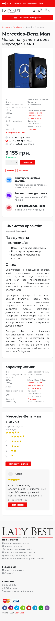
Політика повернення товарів (18, 552)
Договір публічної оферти (16, 555)
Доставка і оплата (12, 546)
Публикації (8, 573)
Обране (10, 170)
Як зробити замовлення (15, 543)
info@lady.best (9, 588)
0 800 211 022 (20, 3)
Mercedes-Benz (35, 113)
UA (7, 3)
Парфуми (17, 27)
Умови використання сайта (17, 549)
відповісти (18, 504)
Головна (6, 27)
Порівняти (23, 170)
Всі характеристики (15, 132)
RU (11, 3)
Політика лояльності (13, 570)
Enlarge (27, 72)
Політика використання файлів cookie (23, 558)
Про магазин (10, 539)
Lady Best (19, 613)
